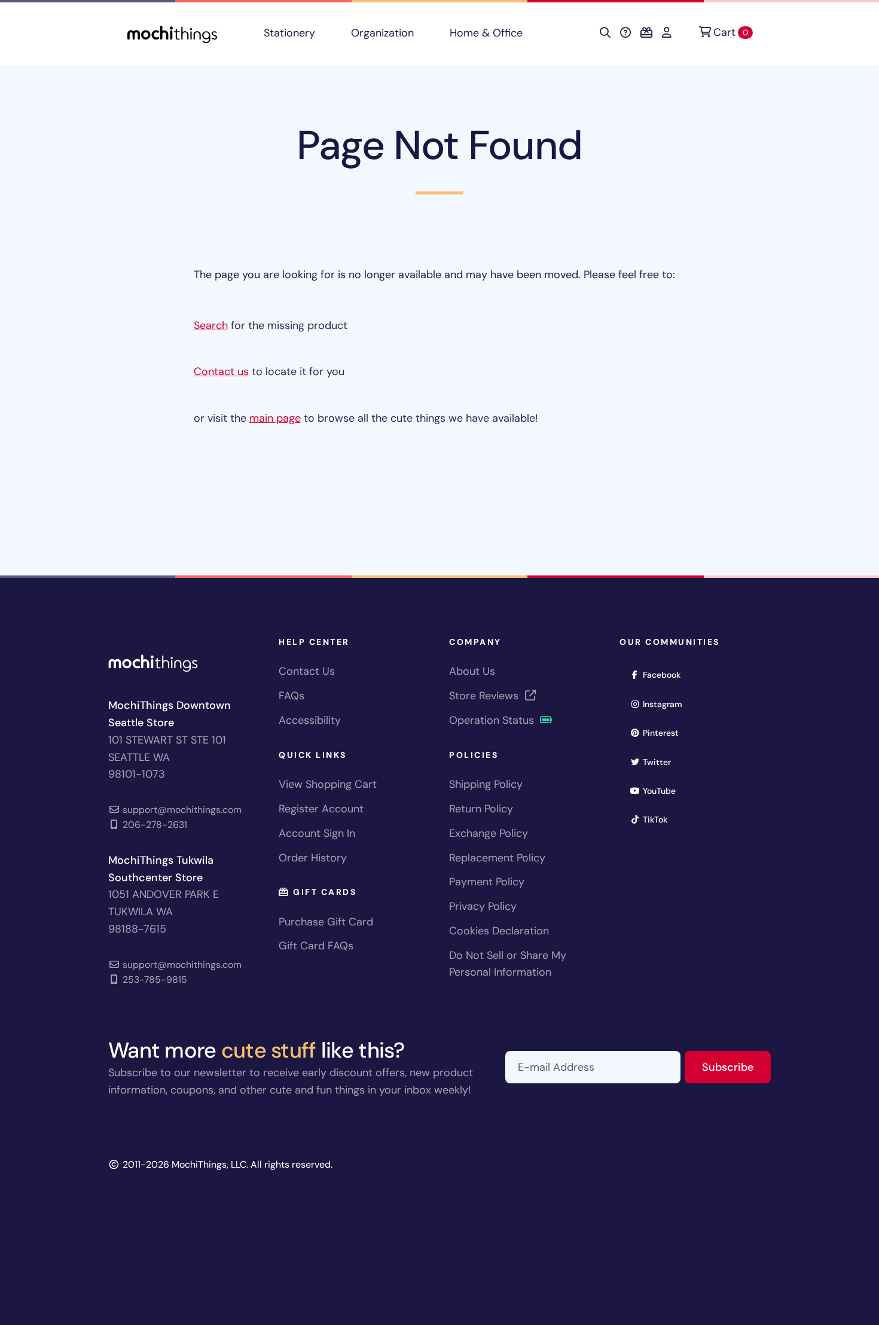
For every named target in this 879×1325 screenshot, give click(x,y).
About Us (472, 671)
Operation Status (493, 720)
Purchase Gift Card (326, 922)
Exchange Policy (488, 833)
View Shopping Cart (328, 784)
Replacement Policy (497, 858)
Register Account (321, 809)
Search (211, 325)
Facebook (665, 674)
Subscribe (736, 1066)
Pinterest (664, 732)
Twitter (660, 761)
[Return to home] (172, 33)
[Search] (605, 33)
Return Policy (481, 809)
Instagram (666, 703)
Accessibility (310, 720)
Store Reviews (485, 696)
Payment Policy (486, 882)
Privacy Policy (483, 906)
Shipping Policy (486, 784)
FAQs (291, 696)
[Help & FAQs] (625, 33)
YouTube (663, 790)
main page (275, 418)
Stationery (289, 33)
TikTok (658, 819)
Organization (382, 33)
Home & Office (486, 33)
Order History (313, 858)
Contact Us (307, 671)
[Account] (666, 33)
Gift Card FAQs (316, 946)
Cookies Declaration (499, 931)
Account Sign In (317, 833)
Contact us (221, 371)
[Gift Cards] (646, 33)
